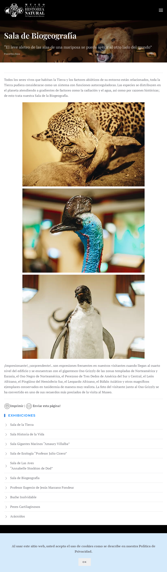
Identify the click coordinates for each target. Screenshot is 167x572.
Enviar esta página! (46, 406)
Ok (84, 562)
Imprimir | (18, 406)
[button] (161, 10)
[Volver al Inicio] (24, 10)
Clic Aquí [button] (83, 144)
